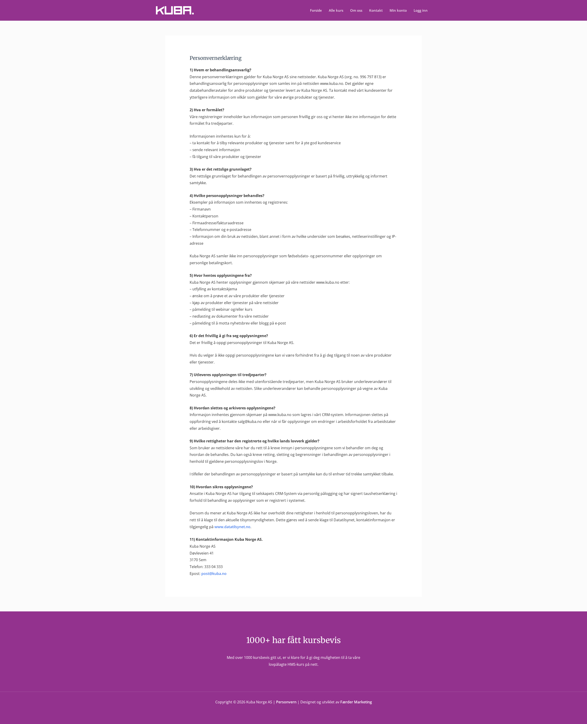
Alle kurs (336, 10)
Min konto (398, 10)
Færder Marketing (356, 702)
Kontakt (376, 10)
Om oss (356, 10)
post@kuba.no (214, 573)
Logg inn (421, 10)
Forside (316, 10)
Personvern (286, 702)
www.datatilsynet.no (232, 526)
